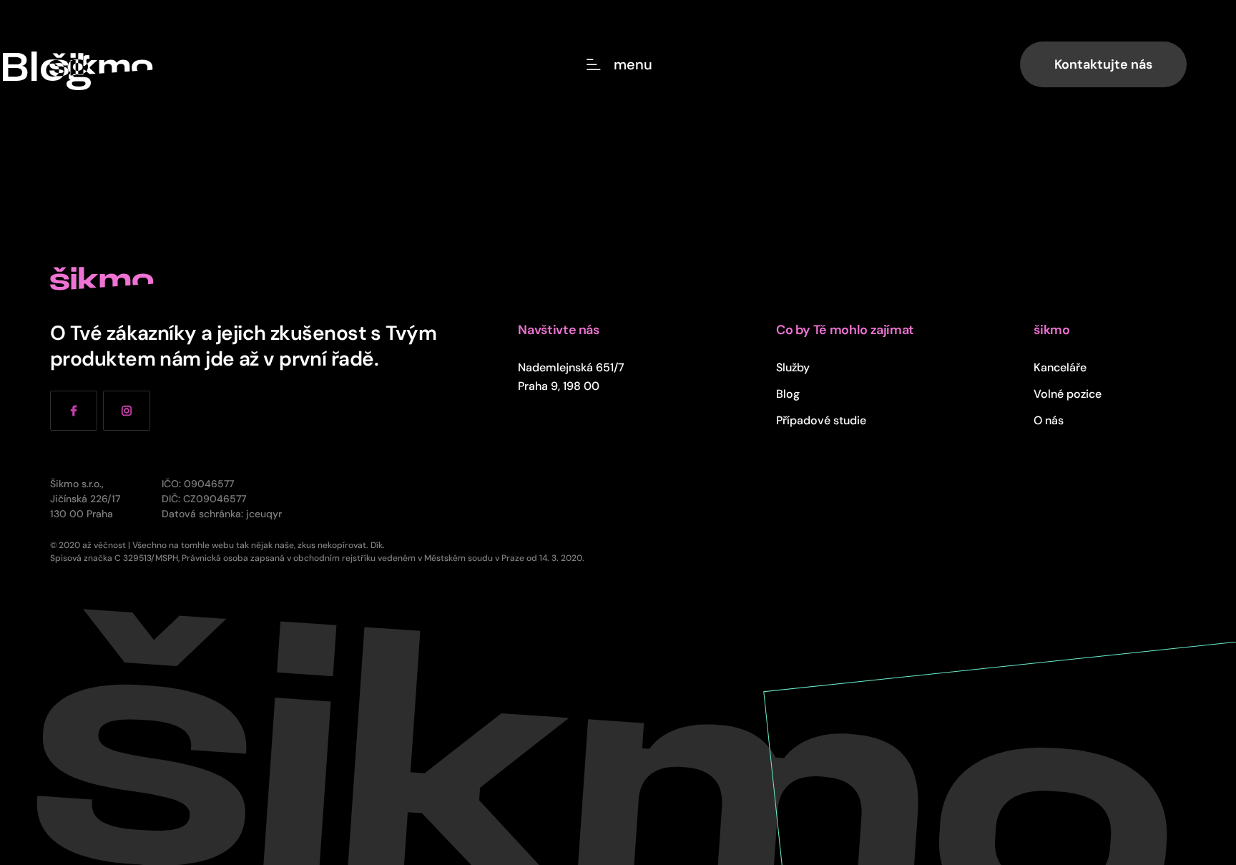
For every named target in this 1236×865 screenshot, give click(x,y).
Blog (788, 393)
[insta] (126, 411)
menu (633, 64)
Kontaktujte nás (1103, 64)
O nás (1049, 420)
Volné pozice (1068, 393)
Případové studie (821, 420)
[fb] (73, 411)
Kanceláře (1060, 367)
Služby (793, 367)
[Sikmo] (101, 64)
